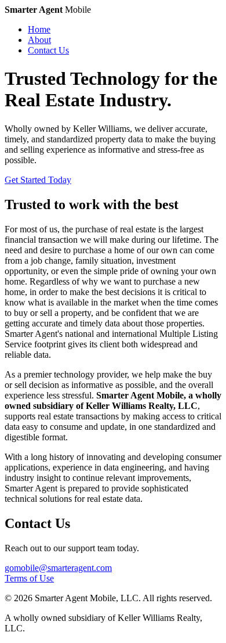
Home (39, 29)
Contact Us (48, 50)
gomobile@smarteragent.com (58, 568)
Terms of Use (29, 578)
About (39, 40)
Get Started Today (38, 180)
